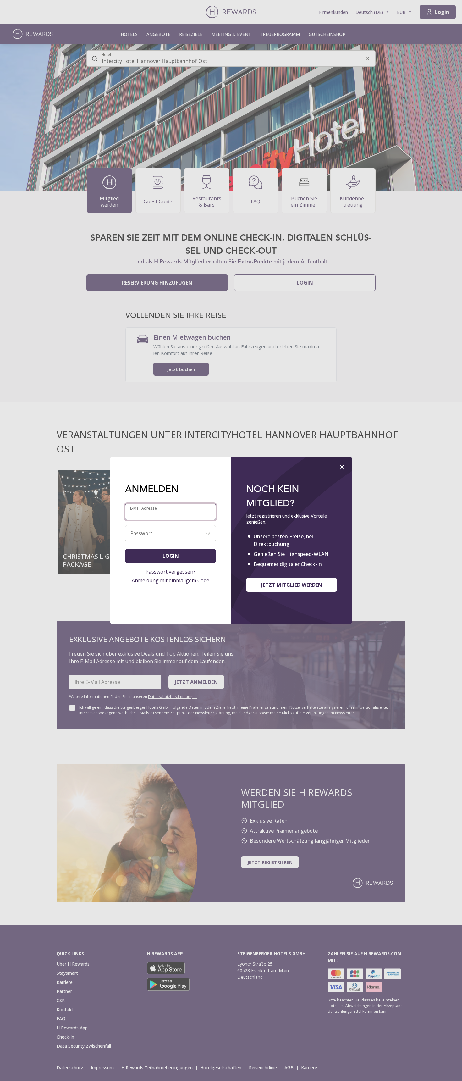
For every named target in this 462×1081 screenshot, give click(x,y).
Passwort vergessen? (170, 571)
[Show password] (208, 533)
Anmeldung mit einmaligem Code (170, 580)
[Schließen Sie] (342, 467)
